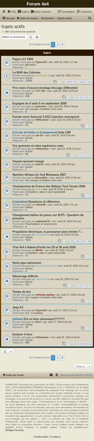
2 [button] (58, 44)
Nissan (29, 138)
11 (85, 285)
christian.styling (45, 294)
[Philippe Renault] (14, 430)
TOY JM (40, 90)
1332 (82, 81)
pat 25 (39, 135)
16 (90, 97)
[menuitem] (11, 11)
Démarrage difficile (25, 276)
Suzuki (28, 78)
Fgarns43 (41, 62)
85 (85, 344)
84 (81, 344)
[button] (63, 44)
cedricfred (41, 234)
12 (90, 285)
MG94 (39, 250)
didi (38, 189)
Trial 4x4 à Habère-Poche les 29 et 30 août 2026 (44, 247)
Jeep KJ (17, 307)
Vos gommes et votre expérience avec (38, 145)
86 (90, 344)
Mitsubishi (30, 64)
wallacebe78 (43, 221)
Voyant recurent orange (28, 161)
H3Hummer (42, 119)
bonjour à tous (22, 334)
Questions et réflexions (44, 201)
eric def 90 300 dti (46, 265)
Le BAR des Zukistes (26, 72)
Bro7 (38, 322)
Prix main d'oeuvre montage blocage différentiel (45, 87)
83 (76, 344)
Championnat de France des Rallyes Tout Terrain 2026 (48, 186)
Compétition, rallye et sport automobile (45, 192)
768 (89, 241)
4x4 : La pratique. (34, 313)
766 (78, 241)
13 (76, 97)
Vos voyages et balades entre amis (43, 109)
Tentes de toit (21, 291)
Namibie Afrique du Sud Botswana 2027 (39, 174)
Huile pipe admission (26, 262)
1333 (89, 81)
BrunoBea (41, 177)
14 (81, 97)
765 (72, 241)
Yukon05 (40, 204)
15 (85, 97)
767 (83, 241)
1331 (75, 81)
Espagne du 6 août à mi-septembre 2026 (39, 103)
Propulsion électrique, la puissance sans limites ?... (47, 231)
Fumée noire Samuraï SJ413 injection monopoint (45, 116)
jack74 (39, 164)
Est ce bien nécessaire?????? (44, 319)
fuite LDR (64, 132)
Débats (29, 207)
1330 (68, 81)
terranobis (41, 75)
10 (81, 285)
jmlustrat (41, 106)
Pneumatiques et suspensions (41, 224)
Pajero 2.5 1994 (22, 59)
